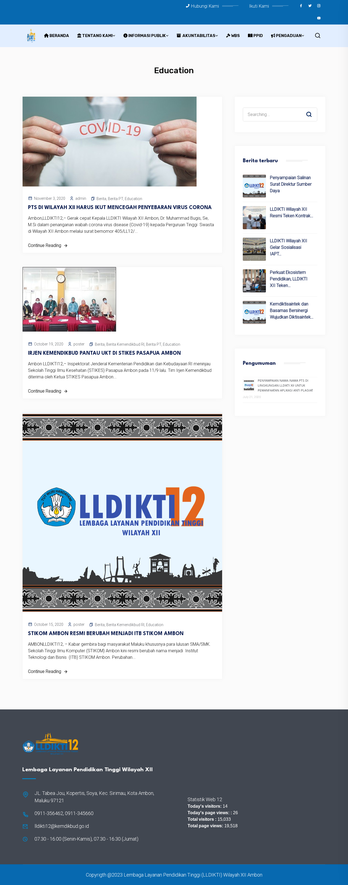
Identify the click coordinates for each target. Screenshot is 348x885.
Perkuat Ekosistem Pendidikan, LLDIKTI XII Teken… (288, 279)
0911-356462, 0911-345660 (64, 813)
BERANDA (59, 35)
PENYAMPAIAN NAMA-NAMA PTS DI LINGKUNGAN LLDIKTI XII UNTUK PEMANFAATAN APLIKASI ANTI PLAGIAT (285, 385)
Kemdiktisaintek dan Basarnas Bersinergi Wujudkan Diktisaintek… (291, 310)
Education (133, 199)
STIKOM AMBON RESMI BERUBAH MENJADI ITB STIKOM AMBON (106, 633)
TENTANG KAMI (97, 35)
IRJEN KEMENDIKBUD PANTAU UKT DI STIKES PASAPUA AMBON (104, 353)
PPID (258, 35)
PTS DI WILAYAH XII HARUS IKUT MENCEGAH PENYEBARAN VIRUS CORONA (120, 207)
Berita (101, 199)
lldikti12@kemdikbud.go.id (62, 826)
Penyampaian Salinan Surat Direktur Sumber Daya (291, 184)
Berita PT (115, 199)
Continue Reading (44, 245)
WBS (235, 35)
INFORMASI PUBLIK (147, 35)
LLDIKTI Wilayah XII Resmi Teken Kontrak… (291, 212)
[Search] (313, 109)
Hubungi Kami (205, 6)
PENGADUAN (289, 35)
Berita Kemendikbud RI (125, 344)
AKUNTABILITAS (198, 35)
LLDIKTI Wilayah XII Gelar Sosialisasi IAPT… (288, 247)
